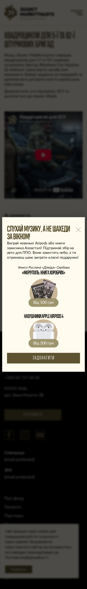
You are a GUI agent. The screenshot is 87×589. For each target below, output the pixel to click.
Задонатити (44, 358)
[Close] (78, 229)
